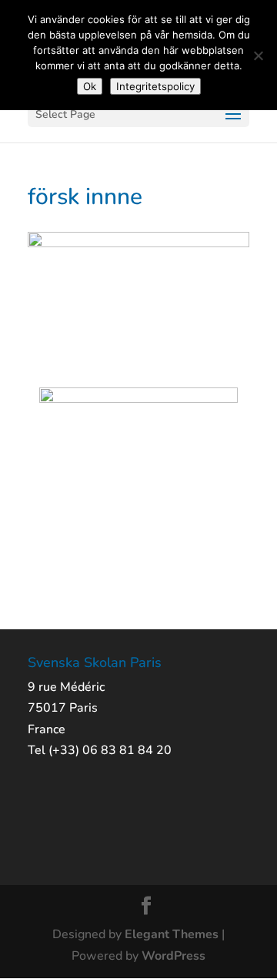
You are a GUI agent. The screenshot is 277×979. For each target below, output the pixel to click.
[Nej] (257, 55)
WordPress (173, 955)
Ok (89, 86)
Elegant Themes (172, 934)
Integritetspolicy (155, 86)
